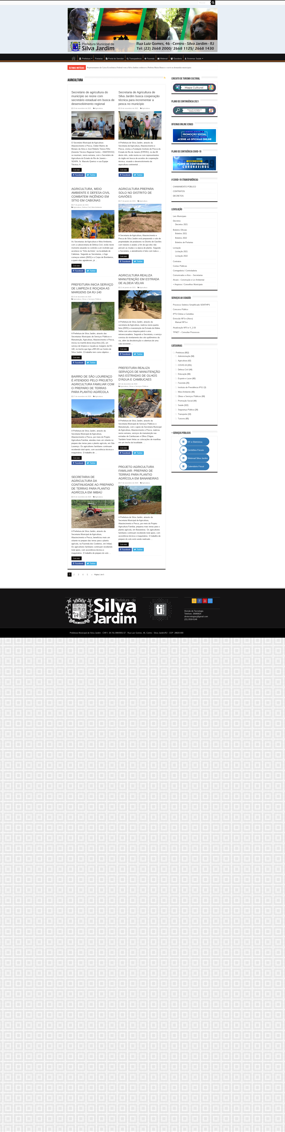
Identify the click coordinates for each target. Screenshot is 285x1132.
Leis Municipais (179, 216)
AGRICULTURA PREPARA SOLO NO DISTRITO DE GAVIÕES (135, 192)
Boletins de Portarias (184, 242)
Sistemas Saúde (194, 58)
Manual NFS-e (181, 322)
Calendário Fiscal (197, 466)
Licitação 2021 (181, 251)
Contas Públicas (180, 266)
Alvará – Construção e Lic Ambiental (188, 280)
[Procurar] (213, 2)
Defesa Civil (86, 207)
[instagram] (210, 600)
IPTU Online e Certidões (183, 314)
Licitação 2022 (181, 256)
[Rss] (194, 600)
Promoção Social (185, 401)
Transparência (135, 58)
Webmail (164, 58)
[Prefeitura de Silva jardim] (142, 30)
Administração (184, 356)
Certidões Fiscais (197, 450)
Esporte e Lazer (185, 378)
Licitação (177, 248)
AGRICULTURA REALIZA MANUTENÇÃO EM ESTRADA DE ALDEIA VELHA (138, 279)
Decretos (177, 221)
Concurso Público (180, 309)
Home (73, 58)
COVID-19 (182, 365)
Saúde (180, 405)
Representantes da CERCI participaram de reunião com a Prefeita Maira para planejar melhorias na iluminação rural (133, 67)
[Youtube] (204, 600)
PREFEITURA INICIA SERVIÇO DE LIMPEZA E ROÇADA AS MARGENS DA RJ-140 (92, 288)
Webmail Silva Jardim (197, 458)
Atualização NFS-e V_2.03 (184, 328)
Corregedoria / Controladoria (185, 271)
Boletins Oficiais (180, 230)
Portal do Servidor (116, 58)
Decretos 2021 (181, 224)
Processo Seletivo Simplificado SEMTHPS (191, 305)
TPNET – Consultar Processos (186, 332)
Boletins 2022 (181, 238)
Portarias (99, 58)
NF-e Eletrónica (198, 442)
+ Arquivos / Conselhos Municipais (188, 284)
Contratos (177, 261)
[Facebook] (199, 600)
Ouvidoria (178, 58)
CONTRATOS (179, 191)
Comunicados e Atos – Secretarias (188, 275)
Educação (182, 374)
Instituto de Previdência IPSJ (190, 387)
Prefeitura (180, 353)
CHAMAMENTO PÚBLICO (184, 187)
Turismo (181, 418)
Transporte (182, 414)
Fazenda (150, 58)
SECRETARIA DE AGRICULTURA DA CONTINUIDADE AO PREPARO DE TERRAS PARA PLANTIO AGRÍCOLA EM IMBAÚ (92, 484)
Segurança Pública (186, 410)
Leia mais (76, 170)
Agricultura (99, 108)
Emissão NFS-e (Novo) (183, 319)
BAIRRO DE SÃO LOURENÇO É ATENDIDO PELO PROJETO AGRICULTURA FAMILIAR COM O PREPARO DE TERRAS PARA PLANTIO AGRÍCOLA (92, 384)
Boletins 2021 (181, 233)
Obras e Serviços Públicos (91, 299)
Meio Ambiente (96, 207)
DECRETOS (178, 196)
